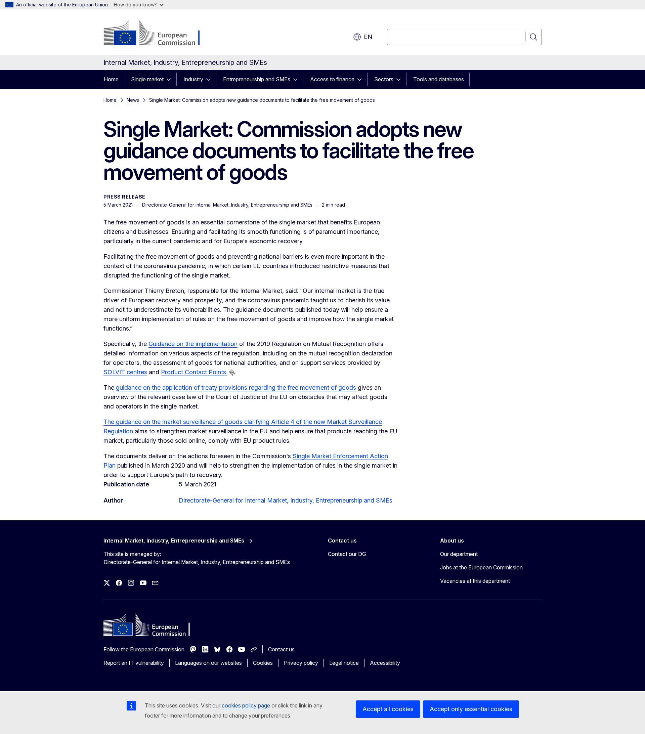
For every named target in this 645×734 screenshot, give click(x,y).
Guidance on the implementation (193, 343)
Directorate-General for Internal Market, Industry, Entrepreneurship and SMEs (285, 500)
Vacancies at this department (475, 580)
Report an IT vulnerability (133, 662)
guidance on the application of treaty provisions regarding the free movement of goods (236, 387)
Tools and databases (438, 79)
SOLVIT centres (125, 372)
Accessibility (385, 662)
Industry (193, 79)
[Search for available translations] (232, 372)
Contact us (281, 649)
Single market (147, 79)
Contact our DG (347, 554)
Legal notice (344, 662)
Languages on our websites (208, 662)
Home (111, 79)
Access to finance (332, 79)
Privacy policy (301, 662)
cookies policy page (246, 705)
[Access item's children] (170, 79)
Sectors (383, 79)
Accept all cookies (388, 709)
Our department (459, 554)
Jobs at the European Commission (481, 567)
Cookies (263, 662)
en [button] (368, 36)
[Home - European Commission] (157, 33)
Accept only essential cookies (471, 709)
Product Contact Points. (194, 372)
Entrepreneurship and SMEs (256, 79)
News (133, 100)
